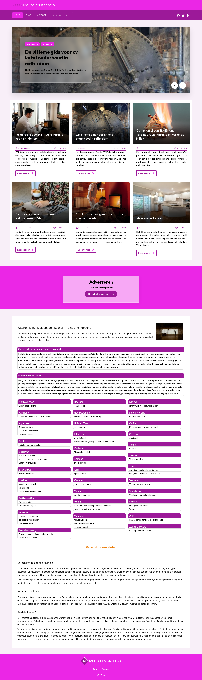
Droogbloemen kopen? (139, 505)
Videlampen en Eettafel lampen (143, 494)
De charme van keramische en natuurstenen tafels (35, 216)
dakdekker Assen (26, 523)
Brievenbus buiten (27, 473)
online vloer (108, 354)
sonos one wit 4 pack (28, 537)
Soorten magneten (82, 494)
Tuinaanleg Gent (26, 427)
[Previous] (174, 85)
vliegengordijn (80, 427)
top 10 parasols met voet (140, 530)
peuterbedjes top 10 (83, 484)
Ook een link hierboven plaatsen (101, 547)
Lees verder (23, 173)
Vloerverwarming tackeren (140, 484)
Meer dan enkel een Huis (152, 218)
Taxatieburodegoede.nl (139, 459)
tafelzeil (132, 448)
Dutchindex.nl (80, 437)
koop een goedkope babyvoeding (33, 459)
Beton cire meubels (27, 462)
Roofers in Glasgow (27, 505)
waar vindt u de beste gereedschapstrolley (92, 505)
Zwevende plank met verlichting (88, 416)
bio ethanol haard (26, 434)
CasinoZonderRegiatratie (30, 491)
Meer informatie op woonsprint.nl (143, 427)
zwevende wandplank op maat (84, 387)
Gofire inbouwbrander (28, 430)
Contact (41, 15)
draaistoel (133, 437)
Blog (28, 15)
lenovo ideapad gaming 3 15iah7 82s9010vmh (94, 441)
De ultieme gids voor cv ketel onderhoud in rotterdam (51, 57)
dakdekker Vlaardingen (29, 519)
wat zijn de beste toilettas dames (143, 470)
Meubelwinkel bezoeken (84, 523)
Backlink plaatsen (101, 294)
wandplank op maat (126, 380)
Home (17, 15)
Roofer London (25, 502)
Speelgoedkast (80, 473)
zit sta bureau (80, 462)
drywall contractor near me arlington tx (146, 519)
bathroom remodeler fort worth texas (35, 416)
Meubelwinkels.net (82, 519)
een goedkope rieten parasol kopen (144, 473)
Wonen (132, 509)
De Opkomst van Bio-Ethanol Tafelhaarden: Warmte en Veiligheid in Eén (160, 134)
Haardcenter (79, 405)
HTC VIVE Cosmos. (27, 455)
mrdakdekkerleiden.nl (28, 516)
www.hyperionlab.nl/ (27, 484)
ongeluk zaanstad (137, 416)
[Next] (182, 85)
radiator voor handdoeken (30, 445)
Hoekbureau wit (81, 527)
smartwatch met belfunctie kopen (143, 405)
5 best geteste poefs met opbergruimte (36, 534)
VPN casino (24, 487)
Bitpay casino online (27, 405)
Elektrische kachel (82, 452)
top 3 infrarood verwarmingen (87, 509)
